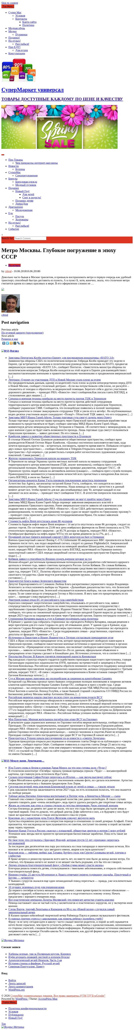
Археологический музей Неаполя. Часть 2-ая (35, 960)
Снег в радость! (31, 197)
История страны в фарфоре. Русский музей (34, 963)
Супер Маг (14, 12)
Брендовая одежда (26, 181)
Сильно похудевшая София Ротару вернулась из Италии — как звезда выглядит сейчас (60, 777)
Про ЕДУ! (14, 47)
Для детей (28, 194)
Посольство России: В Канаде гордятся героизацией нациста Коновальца (52, 656)
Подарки (13, 188)
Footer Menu (9, 1002)
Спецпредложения (26, 175)
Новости (13, 166)
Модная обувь (16, 28)
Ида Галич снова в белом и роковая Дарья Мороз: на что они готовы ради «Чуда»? (57, 767)
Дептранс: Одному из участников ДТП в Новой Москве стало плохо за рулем (54, 379)
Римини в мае (9, 339)
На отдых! (14, 40)
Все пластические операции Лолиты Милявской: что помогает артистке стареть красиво (61, 899)
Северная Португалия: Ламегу (26, 966)
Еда (10, 213)
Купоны (20, 169)
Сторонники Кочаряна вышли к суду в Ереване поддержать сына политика (53, 618)
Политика (28, 25)
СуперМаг (14, 172)
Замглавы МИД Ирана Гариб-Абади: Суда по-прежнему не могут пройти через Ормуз (59, 499)
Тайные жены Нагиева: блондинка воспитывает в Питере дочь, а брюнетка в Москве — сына (64, 796)
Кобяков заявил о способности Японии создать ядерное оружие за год (50, 558)
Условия (20, 15)
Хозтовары (21, 219)
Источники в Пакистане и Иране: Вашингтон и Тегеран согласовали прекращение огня (60, 637)
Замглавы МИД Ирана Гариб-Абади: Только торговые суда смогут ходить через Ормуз (59, 417)
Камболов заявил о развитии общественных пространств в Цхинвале (49, 436)
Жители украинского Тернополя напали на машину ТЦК (42, 458)
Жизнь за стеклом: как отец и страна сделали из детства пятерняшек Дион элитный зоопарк (63, 805)
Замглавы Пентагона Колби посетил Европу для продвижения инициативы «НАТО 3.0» (61, 357)
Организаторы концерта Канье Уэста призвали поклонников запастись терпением (57, 480)
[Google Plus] (22, 343)
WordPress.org (16, 989)
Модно (12, 31)
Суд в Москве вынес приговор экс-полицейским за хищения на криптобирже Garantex (60, 678)
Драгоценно (15, 206)
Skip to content (9, 2)
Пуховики (21, 34)
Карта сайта (29, 21)
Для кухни (21, 50)
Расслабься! (22, 43)
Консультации (16, 53)
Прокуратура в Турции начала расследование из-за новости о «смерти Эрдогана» (56, 738)
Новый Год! (22, 191)
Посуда (19, 216)
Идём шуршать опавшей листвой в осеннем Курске (39, 957)
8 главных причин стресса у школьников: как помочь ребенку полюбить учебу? (55, 918)
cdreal (8, 271)
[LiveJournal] (18, 343)
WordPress (21, 998)
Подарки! (14, 37)
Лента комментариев (20, 986)
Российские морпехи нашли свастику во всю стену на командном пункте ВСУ (55, 697)
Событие (13, 228)
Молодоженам (23, 210)
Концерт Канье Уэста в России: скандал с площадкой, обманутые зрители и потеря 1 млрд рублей (66, 830)
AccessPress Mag (47, 998)
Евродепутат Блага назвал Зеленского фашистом (37, 580)
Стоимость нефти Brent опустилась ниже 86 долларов (40, 521)
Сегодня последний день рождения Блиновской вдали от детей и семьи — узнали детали (61, 786)
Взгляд (14, 350)
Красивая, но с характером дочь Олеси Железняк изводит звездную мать (51, 818)
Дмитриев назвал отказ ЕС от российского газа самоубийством (46, 599)
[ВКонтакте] (4, 343)
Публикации (16, 1014)
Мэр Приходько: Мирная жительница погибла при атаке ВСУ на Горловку (53, 719)
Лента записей (17, 983)
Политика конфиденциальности (27, 1008)
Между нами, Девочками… (27, 760)
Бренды (12, 178)
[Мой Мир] (15, 343)
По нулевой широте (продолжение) (22, 332)
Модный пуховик (25, 184)
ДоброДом (21, 203)
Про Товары (15, 159)
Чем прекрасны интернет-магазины (36, 162)
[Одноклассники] (11, 343)
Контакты (21, 18)
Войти (12, 980)
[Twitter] (7, 343)
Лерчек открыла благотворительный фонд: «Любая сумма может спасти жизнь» (56, 865)
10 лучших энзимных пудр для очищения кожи (36, 887)
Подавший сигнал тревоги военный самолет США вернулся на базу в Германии (56, 536)
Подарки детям (24, 200)
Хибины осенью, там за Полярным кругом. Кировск (39, 953)
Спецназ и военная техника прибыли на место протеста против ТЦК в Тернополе (57, 398)
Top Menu (8, 6)
